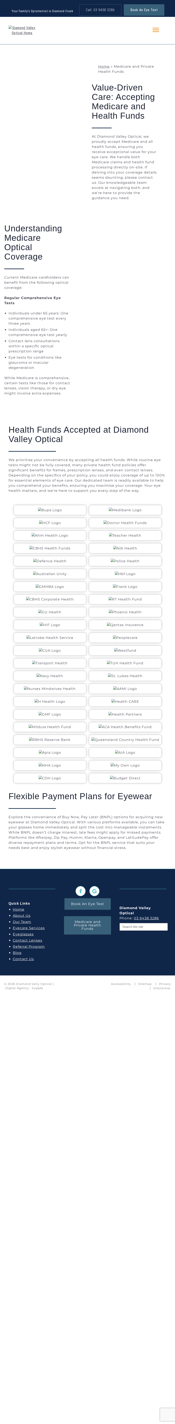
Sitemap (145, 984)
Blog (17, 953)
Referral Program (29, 947)
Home (104, 66)
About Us (22, 916)
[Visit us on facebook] (81, 891)
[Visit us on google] (94, 891)
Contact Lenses (27, 940)
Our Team (22, 922)
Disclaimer (162, 988)
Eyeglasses (23, 934)
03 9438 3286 (146, 918)
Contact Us (23, 959)
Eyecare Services (29, 928)
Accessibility (121, 984)
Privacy (165, 984)
